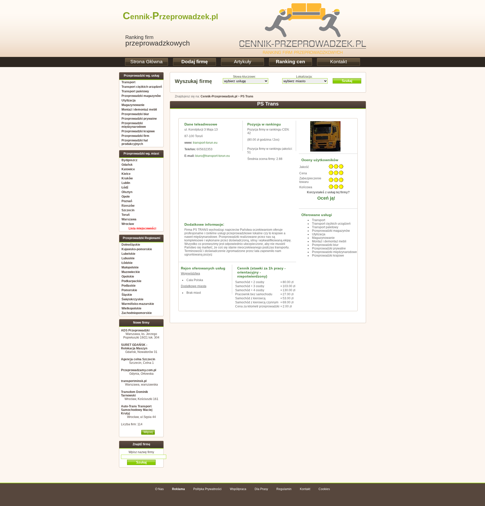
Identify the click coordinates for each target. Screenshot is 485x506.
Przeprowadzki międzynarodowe (134, 125)
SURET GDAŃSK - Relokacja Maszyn (134, 346)
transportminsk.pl (134, 381)
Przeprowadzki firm (135, 136)
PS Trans (246, 96)
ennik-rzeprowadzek (166, 16)
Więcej (148, 432)
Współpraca (238, 489)
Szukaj (347, 81)
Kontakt (338, 61)
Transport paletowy (135, 91)
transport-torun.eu (205, 142)
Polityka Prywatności (207, 489)
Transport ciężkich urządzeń (142, 87)
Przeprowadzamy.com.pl (138, 370)
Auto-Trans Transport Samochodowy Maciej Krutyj (136, 410)
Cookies (324, 489)
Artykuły (242, 61)
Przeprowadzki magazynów (141, 96)
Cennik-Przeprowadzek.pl (219, 96)
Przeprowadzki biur (135, 114)
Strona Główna (146, 61)
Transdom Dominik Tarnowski (134, 393)
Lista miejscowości (142, 228)
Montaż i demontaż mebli (139, 109)
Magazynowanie (133, 105)
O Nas (159, 489)
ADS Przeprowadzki (135, 330)
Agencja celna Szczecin (138, 359)
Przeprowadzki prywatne (139, 118)
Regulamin (284, 489)
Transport (128, 82)
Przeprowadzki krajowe (138, 131)
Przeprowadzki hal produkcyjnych (135, 142)
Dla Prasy (261, 489)
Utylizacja (129, 100)
